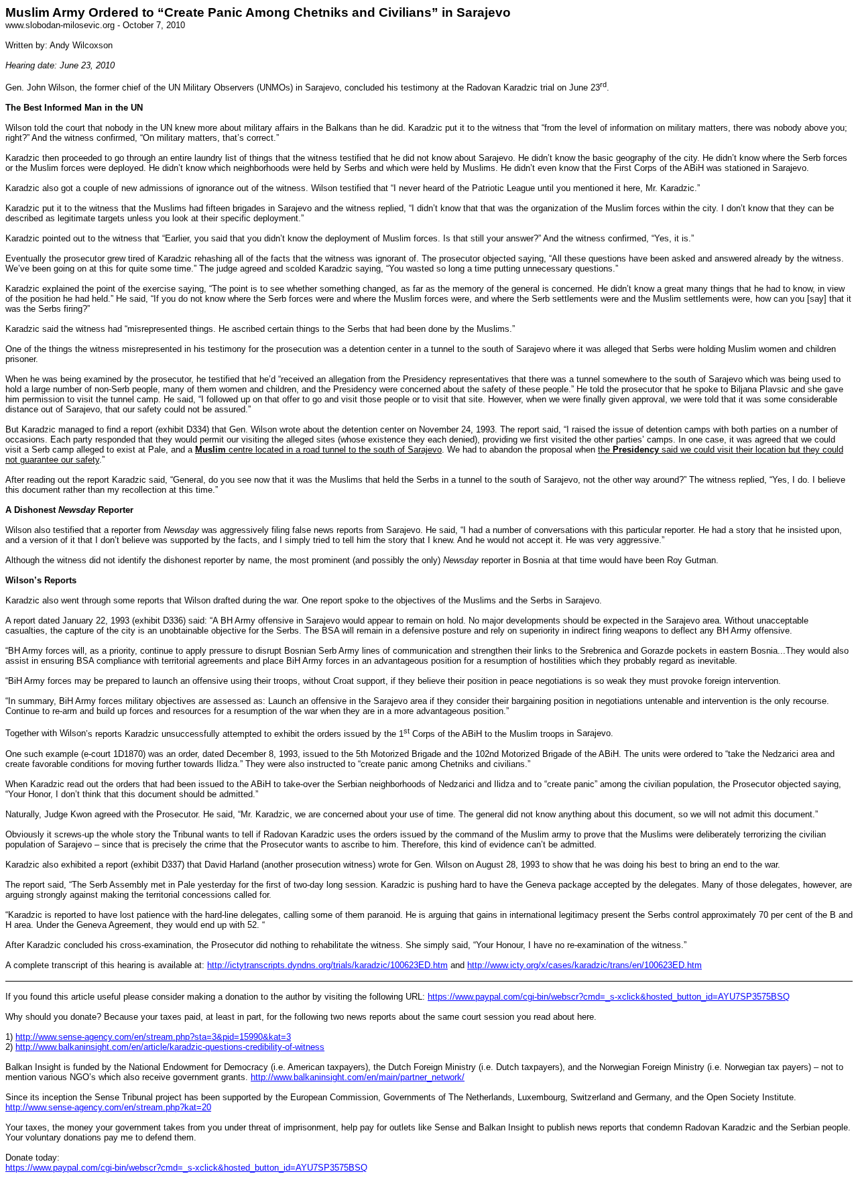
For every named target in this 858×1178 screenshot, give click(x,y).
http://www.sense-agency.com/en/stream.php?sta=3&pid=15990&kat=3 (153, 1037)
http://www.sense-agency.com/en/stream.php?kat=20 (108, 1107)
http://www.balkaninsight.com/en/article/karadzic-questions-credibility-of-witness (169, 1047)
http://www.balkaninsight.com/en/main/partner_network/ (358, 1077)
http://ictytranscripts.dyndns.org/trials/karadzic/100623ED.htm (327, 965)
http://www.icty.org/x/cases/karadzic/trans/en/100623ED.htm (584, 965)
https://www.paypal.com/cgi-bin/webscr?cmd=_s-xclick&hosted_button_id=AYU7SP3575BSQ (609, 997)
